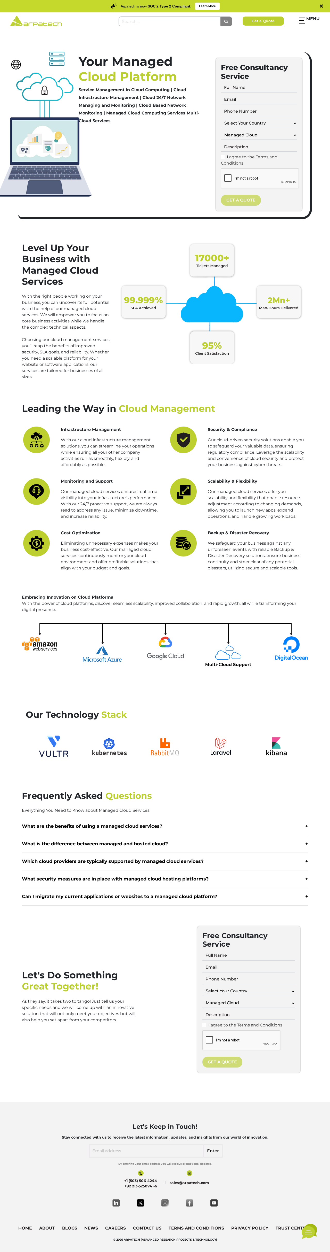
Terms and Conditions (259, 1025)
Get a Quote (263, 21)
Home (25, 1228)
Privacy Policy (249, 1228)
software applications (66, 364)
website (30, 364)
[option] (54, 746)
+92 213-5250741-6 (141, 1186)
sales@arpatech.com (189, 1182)
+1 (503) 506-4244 (140, 1180)
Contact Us (147, 1228)
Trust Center (292, 1228)
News (91, 1228)
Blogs (69, 1228)
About (47, 1228)
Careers (115, 1228)
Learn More (207, 6)
